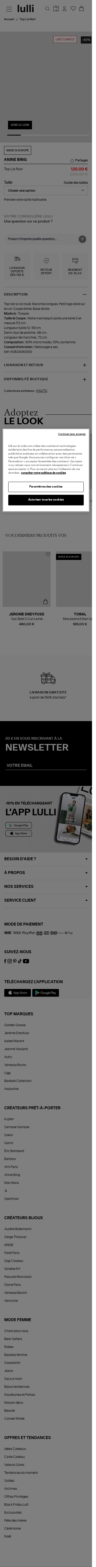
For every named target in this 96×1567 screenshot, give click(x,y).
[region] (46, 470)
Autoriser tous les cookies (46, 500)
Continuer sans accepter (72, 434)
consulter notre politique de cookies (43, 473)
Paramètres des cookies (46, 486)
